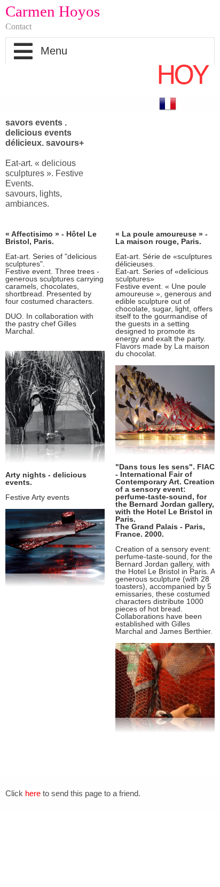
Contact (18, 26)
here (33, 793)
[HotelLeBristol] (55, 407)
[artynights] (55, 547)
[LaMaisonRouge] (165, 410)
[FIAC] (165, 688)
